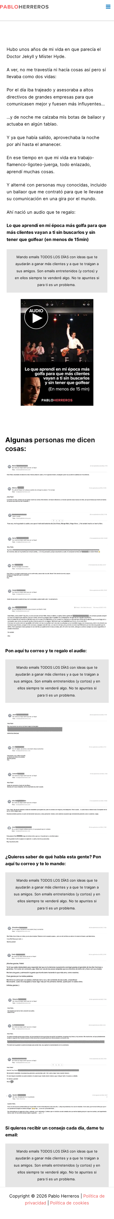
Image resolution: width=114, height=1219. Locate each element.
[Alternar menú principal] (108, 7)
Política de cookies (69, 1202)
